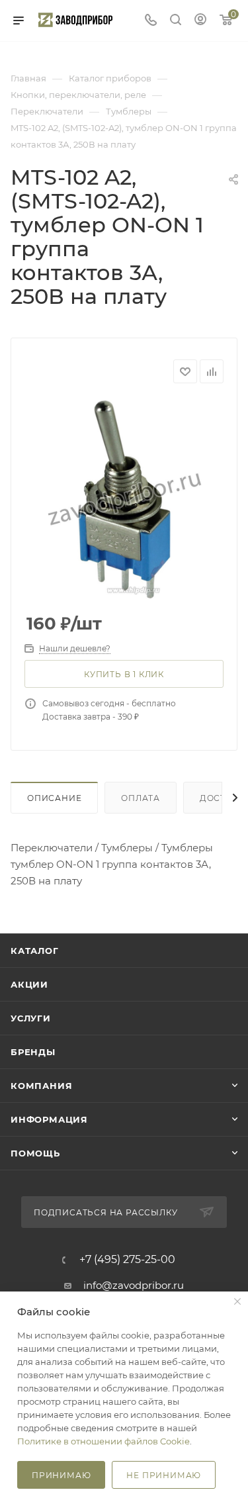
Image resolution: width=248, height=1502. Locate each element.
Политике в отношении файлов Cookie (103, 1441)
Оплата (140, 798)
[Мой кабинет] (200, 21)
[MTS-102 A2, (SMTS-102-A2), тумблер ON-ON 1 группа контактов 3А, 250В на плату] (124, 499)
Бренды (33, 1052)
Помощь (35, 1153)
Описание (54, 798)
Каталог (35, 950)
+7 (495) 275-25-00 (127, 1259)
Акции (29, 984)
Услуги (31, 1018)
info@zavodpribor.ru (133, 1285)
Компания (41, 1085)
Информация (49, 1119)
